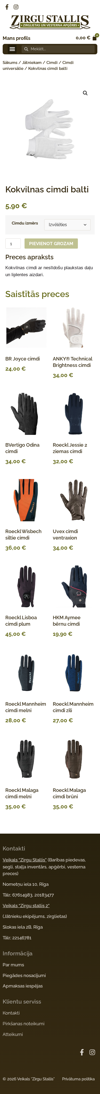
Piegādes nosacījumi (24, 975)
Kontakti (11, 1013)
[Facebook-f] (7, 7)
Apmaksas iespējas (23, 986)
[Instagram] (16, 7)
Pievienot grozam (51, 243)
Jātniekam (32, 62)
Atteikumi (13, 1034)
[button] (12, 49)
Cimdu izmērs (25, 223)
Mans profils (16, 38)
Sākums (10, 62)
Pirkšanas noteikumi (24, 1023)
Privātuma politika (78, 1079)
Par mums (13, 964)
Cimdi (52, 62)
